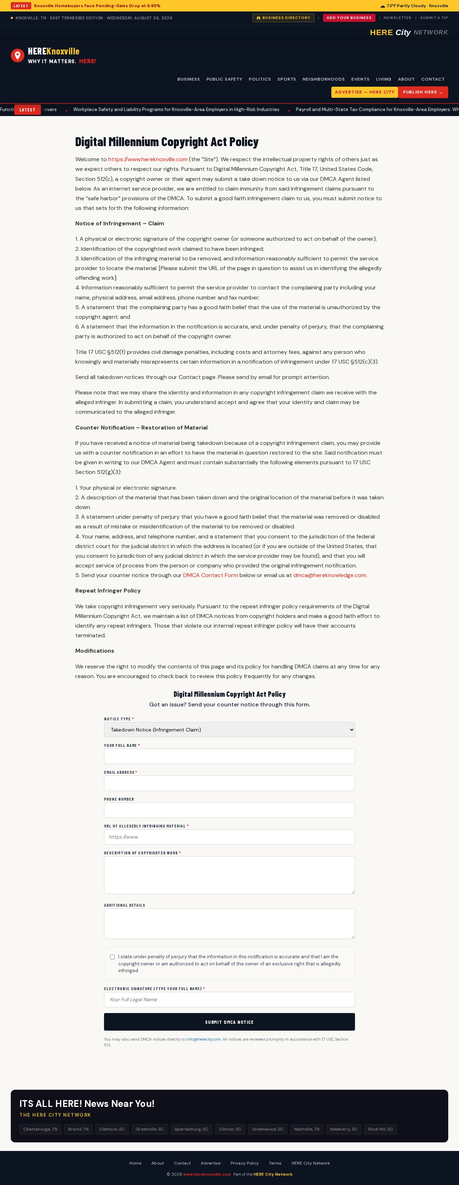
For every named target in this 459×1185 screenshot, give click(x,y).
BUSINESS (189, 79)
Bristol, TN (78, 1129)
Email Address (120, 772)
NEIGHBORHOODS (324, 79)
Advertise (211, 1163)
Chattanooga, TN (40, 1129)
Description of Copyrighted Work (142, 852)
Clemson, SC (112, 1129)
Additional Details (124, 905)
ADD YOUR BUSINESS (349, 17)
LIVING (384, 79)
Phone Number (119, 799)
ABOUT (406, 79)
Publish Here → (423, 92)
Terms (275, 1163)
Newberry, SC (344, 1129)
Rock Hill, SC (380, 1129)
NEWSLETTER (398, 17)
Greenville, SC (150, 1129)
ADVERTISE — (364, 92)
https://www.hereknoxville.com (148, 159)
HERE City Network (311, 1163)
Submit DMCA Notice (229, 1022)
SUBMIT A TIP (434, 17)
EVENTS (360, 79)
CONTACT (433, 79)
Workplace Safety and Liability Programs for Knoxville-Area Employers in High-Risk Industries (141, 109)
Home (135, 1163)
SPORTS (287, 79)
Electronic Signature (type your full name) (154, 988)
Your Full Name (122, 745)
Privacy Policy (245, 1163)
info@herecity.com (203, 1039)
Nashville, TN (307, 1129)
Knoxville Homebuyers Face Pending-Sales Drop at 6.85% (97, 6)
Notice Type (119, 718)
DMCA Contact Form (210, 575)
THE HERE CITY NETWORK (55, 1115)
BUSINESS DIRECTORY (286, 17)
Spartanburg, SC (191, 1129)
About (157, 1163)
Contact (182, 1163)
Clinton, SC (230, 1129)
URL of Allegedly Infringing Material (146, 826)
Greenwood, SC (268, 1129)
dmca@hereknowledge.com (329, 575)
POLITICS (260, 79)
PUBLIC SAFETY (224, 79)
